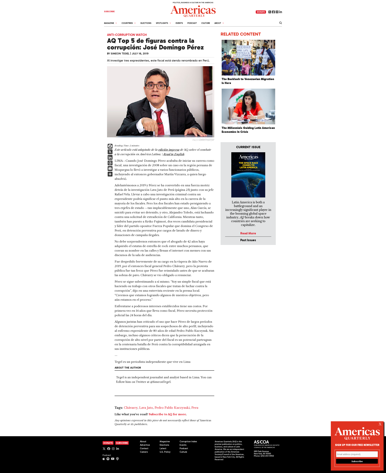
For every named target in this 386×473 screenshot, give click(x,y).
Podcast (192, 23)
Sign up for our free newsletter (357, 445)
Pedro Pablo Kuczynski (172, 408)
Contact (144, 448)
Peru (194, 408)
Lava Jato (146, 408)
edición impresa (168, 149)
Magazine (165, 441)
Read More (248, 233)
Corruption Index (188, 441)
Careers (144, 452)
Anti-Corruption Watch (127, 35)
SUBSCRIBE (109, 11)
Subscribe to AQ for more (167, 414)
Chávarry (131, 408)
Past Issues (248, 240)
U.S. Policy (165, 452)
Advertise (145, 445)
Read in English (173, 154)
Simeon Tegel (120, 53)
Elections (146, 23)
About (143, 441)
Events (179, 23)
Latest (163, 448)
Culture (205, 23)
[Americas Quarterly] (193, 11)
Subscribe (122, 443)
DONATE (261, 12)
